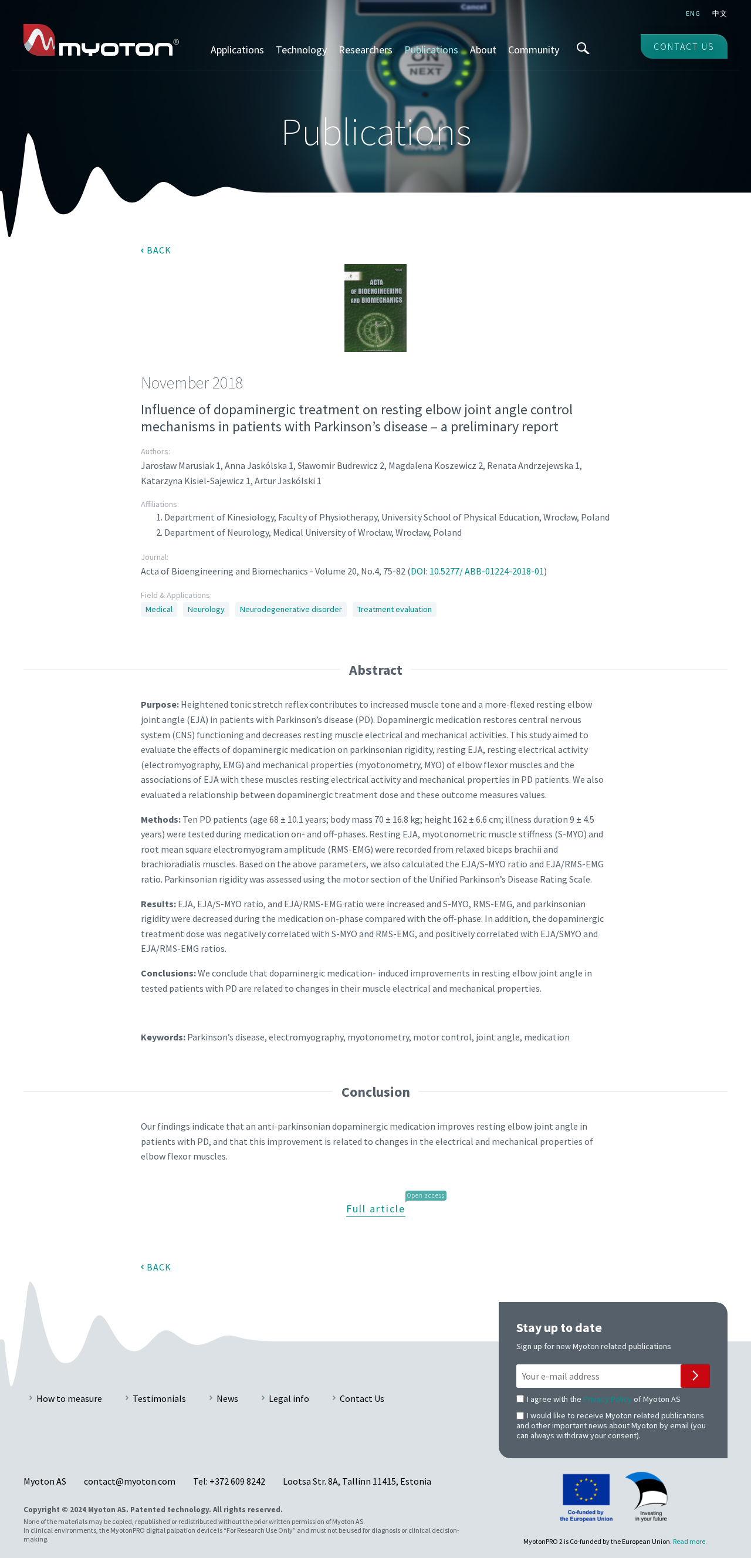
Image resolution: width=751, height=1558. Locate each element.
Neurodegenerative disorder (291, 609)
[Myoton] (101, 40)
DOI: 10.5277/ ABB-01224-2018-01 (477, 571)
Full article (375, 1208)
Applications (237, 49)
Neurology (206, 609)
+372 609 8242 (237, 1481)
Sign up (695, 1376)
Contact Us (362, 1398)
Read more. (690, 1541)
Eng (693, 13)
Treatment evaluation (394, 609)
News (227, 1398)
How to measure (69, 1398)
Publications (431, 49)
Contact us (684, 46)
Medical (159, 609)
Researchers (366, 49)
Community (533, 49)
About (483, 49)
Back (159, 250)
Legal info (289, 1398)
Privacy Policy (607, 1399)
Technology (301, 49)
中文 (720, 13)
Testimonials (159, 1398)
